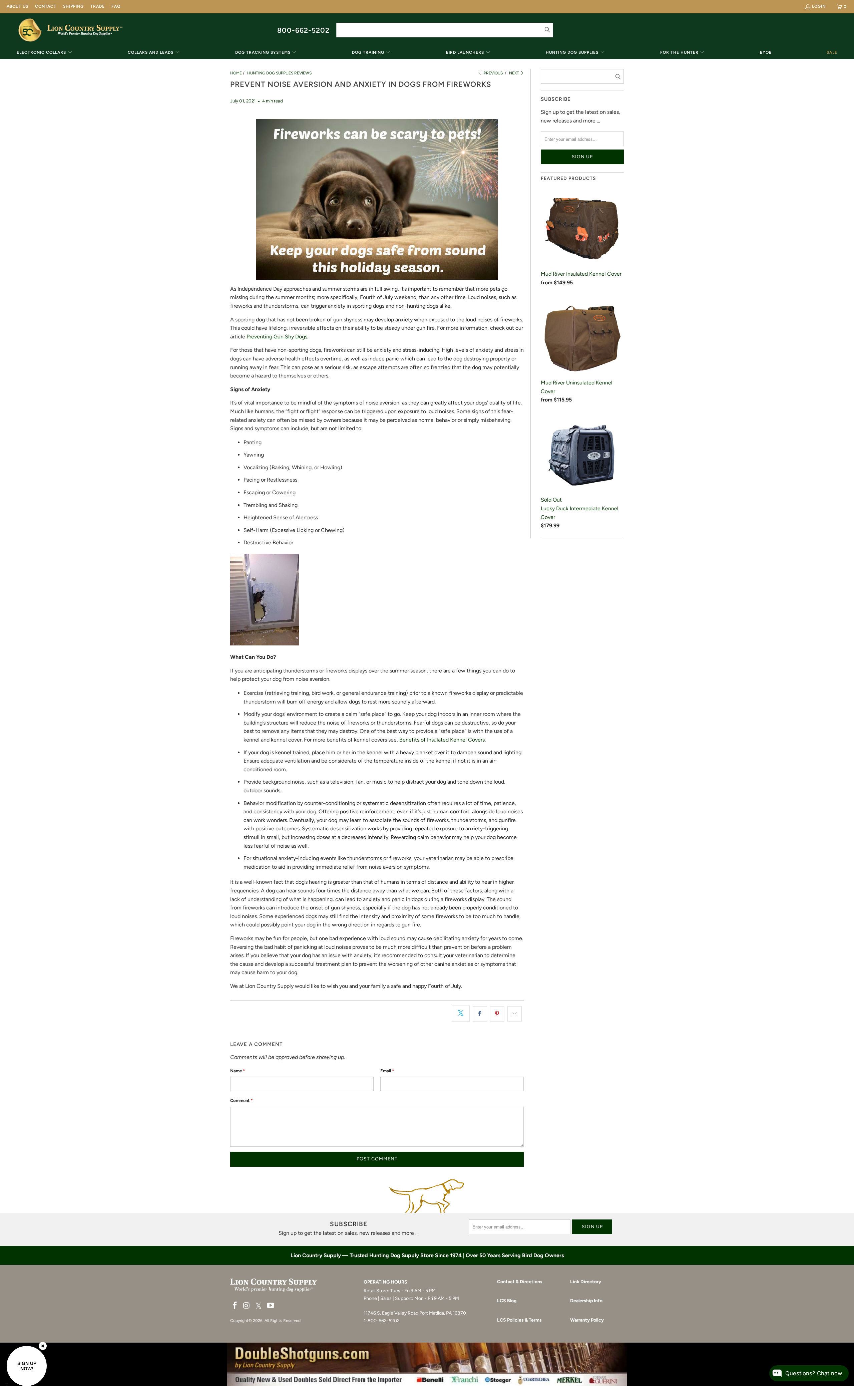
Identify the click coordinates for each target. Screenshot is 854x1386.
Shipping (73, 6)
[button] (45, 53)
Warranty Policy (587, 1320)
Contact (45, 6)
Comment (241, 1100)
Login (819, 6)
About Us (17, 6)
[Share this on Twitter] (461, 1014)
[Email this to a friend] (514, 1014)
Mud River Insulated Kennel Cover (581, 274)
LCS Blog (506, 1301)
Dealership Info (586, 1301)
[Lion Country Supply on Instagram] (247, 1306)
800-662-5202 (303, 30)
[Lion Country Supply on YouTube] (271, 1306)
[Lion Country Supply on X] (258, 1306)
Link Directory (585, 1282)
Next (514, 73)
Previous (492, 73)
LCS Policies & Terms (519, 1320)
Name (237, 1070)
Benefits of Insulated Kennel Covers (442, 740)
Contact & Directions (519, 1282)
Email (387, 1070)
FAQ (115, 6)
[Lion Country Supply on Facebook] (235, 1306)
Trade (97, 6)
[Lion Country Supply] (85, 30)
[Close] (43, 1346)
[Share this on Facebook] (480, 1014)
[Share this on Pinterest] (497, 1014)
